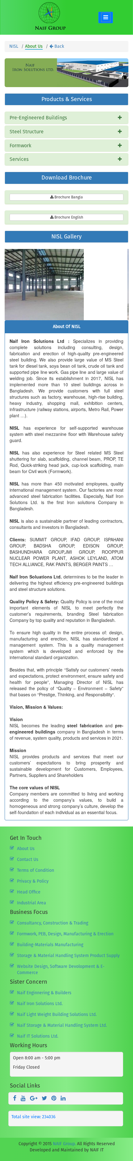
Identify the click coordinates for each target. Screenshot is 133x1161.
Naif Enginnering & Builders (44, 992)
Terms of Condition (35, 870)
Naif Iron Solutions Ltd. (39, 1003)
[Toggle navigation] (105, 17)
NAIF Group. (64, 1143)
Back (58, 46)
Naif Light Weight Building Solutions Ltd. (57, 1014)
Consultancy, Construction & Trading (52, 923)
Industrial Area (31, 903)
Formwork (20, 145)
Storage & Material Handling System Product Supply (68, 955)
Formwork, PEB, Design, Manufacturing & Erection (65, 934)
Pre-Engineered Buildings (38, 118)
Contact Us (27, 859)
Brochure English (68, 217)
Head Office (29, 892)
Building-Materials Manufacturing (50, 944)
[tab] (66, 118)
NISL (13, 46)
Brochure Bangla (68, 197)
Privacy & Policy (33, 881)
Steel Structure (27, 132)
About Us (26, 848)
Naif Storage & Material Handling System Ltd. (62, 1025)
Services (19, 159)
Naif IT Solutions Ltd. (37, 1036)
